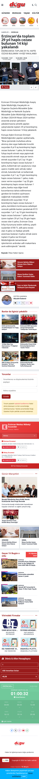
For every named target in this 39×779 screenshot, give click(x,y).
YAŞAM (27, 13)
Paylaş (6, 87)
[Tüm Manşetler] (36, 474)
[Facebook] (19, 303)
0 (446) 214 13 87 (10, 447)
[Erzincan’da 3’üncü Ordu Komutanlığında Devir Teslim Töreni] (28, 338)
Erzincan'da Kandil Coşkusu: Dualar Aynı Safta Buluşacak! (27, 364)
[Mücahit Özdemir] (7, 300)
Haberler (5, 32)
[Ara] (36, 5)
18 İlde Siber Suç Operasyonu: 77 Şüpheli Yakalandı (10, 345)
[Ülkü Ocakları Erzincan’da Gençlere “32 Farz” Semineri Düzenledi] (10, 356)
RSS (6, 760)
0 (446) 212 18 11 (10, 460)
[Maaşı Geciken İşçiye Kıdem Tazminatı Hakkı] (29, 532)
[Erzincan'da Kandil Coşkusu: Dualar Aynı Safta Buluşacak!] (28, 356)
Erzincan (14, 32)
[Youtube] (30, 303)
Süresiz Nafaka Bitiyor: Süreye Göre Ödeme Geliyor (9, 544)
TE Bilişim (24, 767)
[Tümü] (36, 615)
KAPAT (24, 776)
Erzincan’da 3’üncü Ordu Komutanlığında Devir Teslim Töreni (28, 345)
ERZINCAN (16, 13)
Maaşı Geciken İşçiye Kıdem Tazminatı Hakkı (29, 543)
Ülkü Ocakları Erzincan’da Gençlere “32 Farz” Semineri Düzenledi (10, 364)
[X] (15, 730)
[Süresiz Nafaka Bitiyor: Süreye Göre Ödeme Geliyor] (9, 532)
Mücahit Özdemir (20, 299)
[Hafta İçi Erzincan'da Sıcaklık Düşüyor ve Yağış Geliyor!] (10, 319)
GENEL (24, 540)
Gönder (6, 396)
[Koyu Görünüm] (33, 5)
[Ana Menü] (2, 5)
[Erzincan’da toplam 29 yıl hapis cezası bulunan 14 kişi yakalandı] (19, 73)
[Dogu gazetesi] (17, 5)
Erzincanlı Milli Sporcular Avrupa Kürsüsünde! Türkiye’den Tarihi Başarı (28, 327)
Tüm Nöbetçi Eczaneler (20, 466)
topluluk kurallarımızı (21, 404)
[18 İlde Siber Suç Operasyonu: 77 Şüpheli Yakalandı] (10, 338)
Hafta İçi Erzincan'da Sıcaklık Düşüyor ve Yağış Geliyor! (10, 327)
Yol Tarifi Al (22, 447)
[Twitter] (23, 303)
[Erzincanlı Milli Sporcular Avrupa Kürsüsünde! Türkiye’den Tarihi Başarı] (28, 319)
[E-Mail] (15, 303)
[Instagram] (27, 303)
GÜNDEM (6, 13)
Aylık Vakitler (7, 721)
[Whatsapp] (27, 730)
